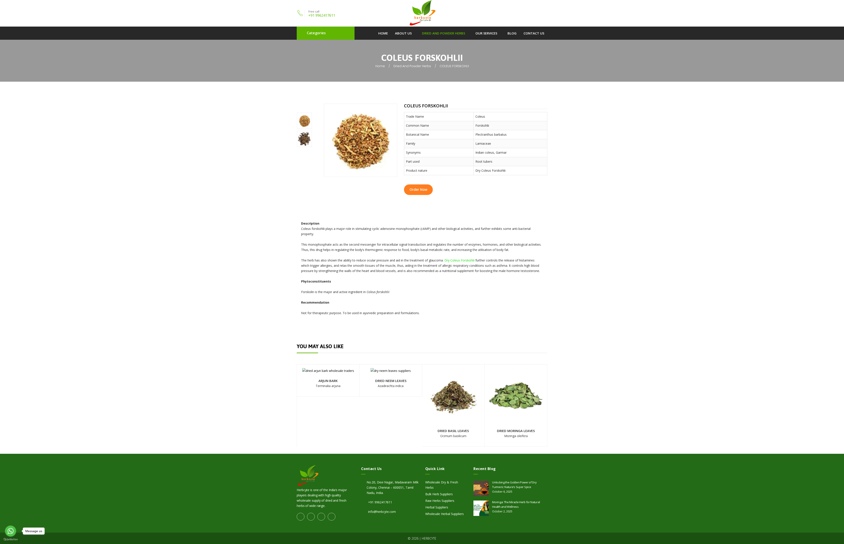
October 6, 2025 (502, 492)
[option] (310, 121)
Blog (512, 33)
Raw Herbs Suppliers (439, 501)
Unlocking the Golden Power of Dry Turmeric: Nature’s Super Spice (514, 484)
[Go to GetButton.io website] (11, 539)
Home (383, 33)
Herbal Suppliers (436, 507)
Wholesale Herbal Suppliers (444, 514)
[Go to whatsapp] (10, 531)
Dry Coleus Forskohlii (459, 260)
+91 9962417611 (321, 15)
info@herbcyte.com (382, 512)
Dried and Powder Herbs (443, 33)
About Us (403, 33)
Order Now (418, 189)
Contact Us (534, 33)
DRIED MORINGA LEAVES (516, 431)
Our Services (486, 33)
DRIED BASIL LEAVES (453, 431)
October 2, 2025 (502, 511)
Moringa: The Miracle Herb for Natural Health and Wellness (516, 504)
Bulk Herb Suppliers (439, 494)
